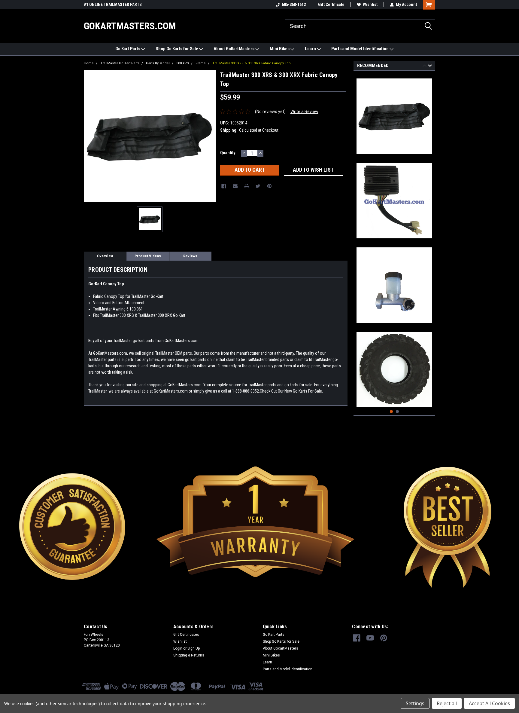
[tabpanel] (394, 114)
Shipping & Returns (188, 655)
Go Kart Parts (128, 48)
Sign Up (193, 648)
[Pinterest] (269, 186)
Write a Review (304, 111)
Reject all (447, 703)
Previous (424, 66)
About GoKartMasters (234, 48)
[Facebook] (223, 186)
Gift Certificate (331, 4)
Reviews (190, 256)
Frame (201, 63)
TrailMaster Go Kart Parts (119, 63)
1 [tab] (391, 411)
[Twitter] (258, 186)
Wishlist (370, 4)
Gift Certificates (186, 634)
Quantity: (228, 152)
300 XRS (182, 63)
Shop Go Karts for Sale (177, 48)
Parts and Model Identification (360, 48)
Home (89, 63)
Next (430, 66)
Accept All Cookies (489, 703)
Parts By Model (158, 63)
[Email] (235, 186)
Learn (311, 48)
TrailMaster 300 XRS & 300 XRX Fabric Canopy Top (251, 63)
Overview (105, 256)
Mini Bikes (280, 48)
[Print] (246, 186)
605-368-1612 (294, 4)
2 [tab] (397, 411)
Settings (415, 703)
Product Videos (148, 256)
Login (177, 648)
